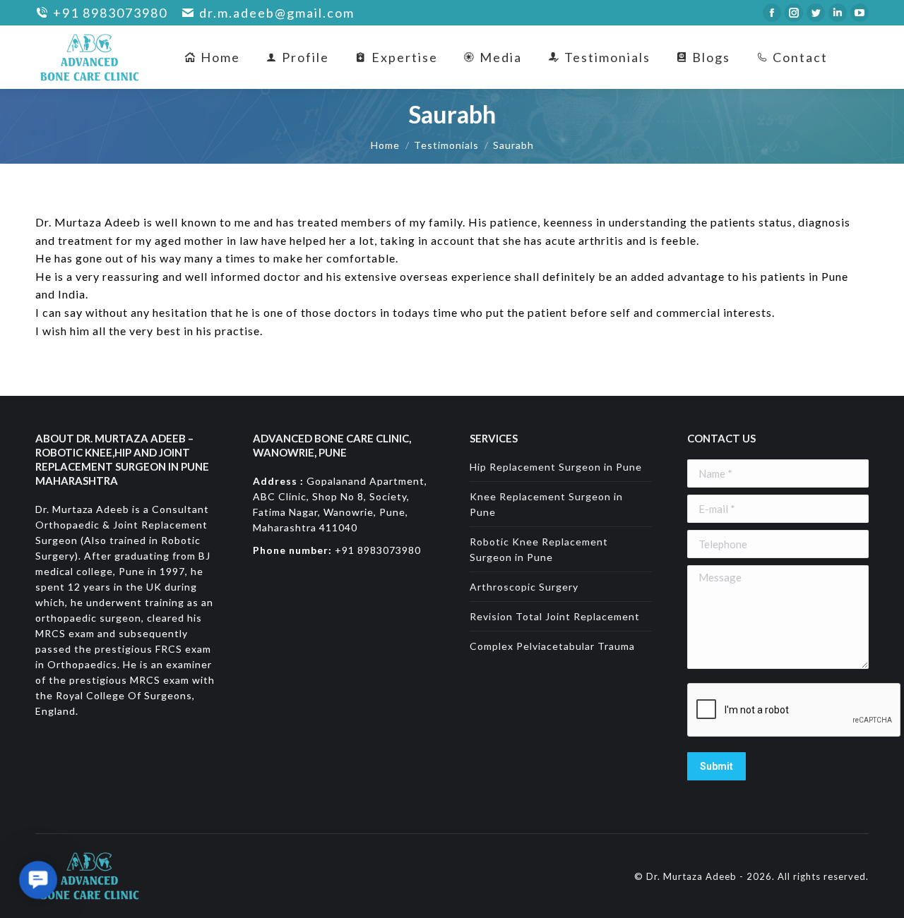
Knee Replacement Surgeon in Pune (546, 504)
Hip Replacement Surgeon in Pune (556, 467)
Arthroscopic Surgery (524, 587)
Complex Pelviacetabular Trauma (552, 646)
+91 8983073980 (110, 13)
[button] (38, 880)
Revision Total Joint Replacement (555, 616)
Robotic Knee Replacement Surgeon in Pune (539, 549)
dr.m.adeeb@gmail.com (277, 13)
